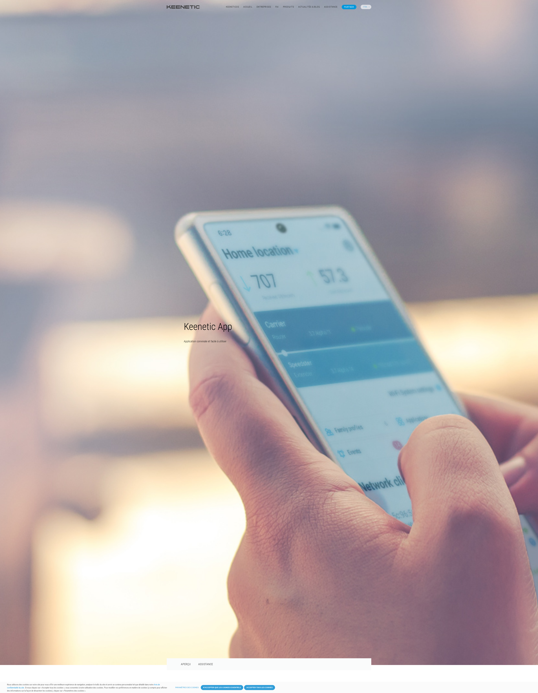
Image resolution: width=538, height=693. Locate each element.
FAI (277, 7)
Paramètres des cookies (187, 688)
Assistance (331, 7)
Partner (349, 7)
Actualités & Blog (309, 7)
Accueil (247, 7)
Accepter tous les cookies (259, 688)
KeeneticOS (232, 7)
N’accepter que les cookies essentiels (222, 688)
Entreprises (264, 7)
